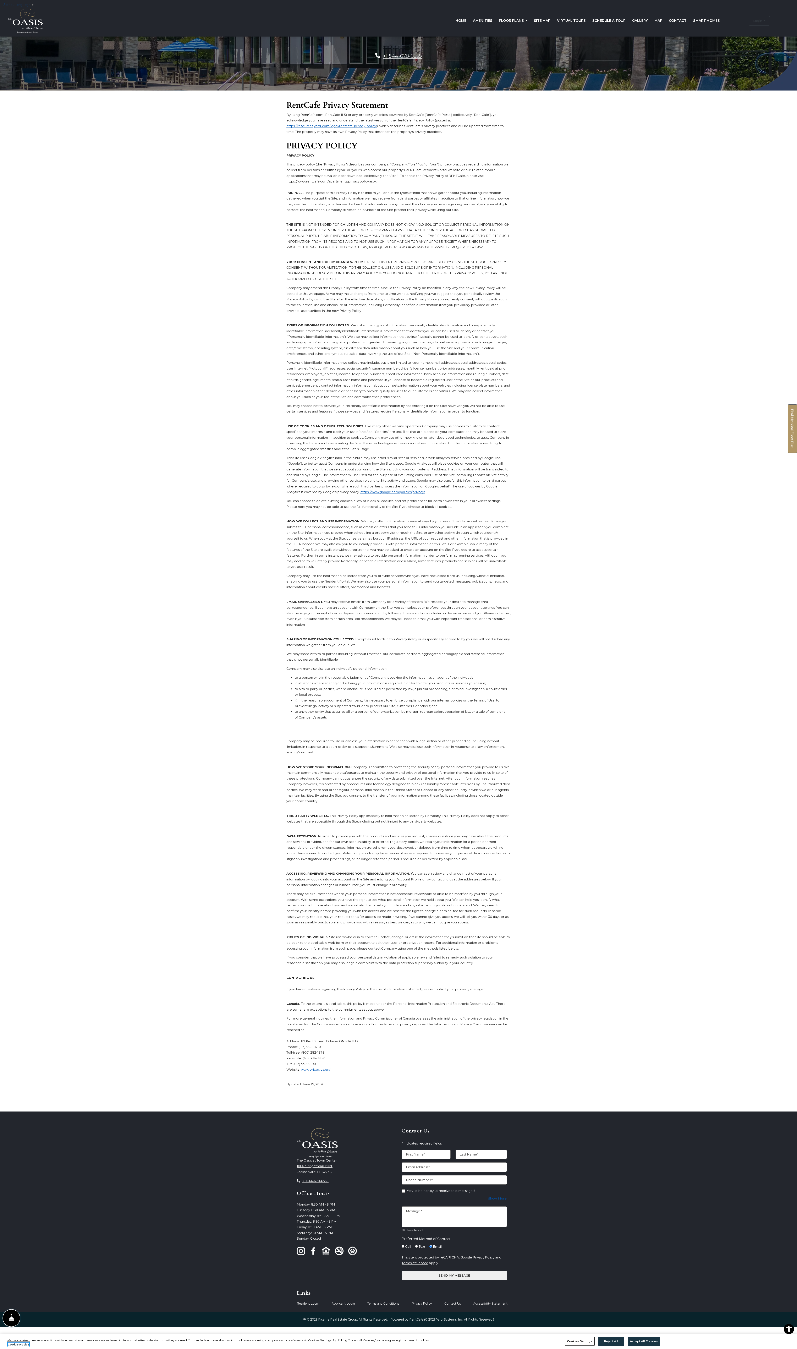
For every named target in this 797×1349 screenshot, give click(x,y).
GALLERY (640, 21)
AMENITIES (482, 21)
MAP (658, 21)
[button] (759, 20)
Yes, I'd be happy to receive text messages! (441, 1191)
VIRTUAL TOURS (571, 21)
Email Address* (418, 1167)
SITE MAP (542, 21)
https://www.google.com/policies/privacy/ (392, 492)
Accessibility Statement (490, 1303)
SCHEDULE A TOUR (609, 21)
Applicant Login (343, 1303)
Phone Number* (419, 1180)
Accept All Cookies (644, 1341)
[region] (398, 1341)
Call (408, 1247)
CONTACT (678, 21)
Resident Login (308, 1303)
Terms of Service (415, 1263)
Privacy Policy (483, 1257)
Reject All (611, 1341)
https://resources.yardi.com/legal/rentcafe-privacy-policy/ (331, 126)
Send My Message (454, 1275)
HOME (461, 21)
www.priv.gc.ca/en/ (315, 1069)
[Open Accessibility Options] (789, 1330)
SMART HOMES (706, 21)
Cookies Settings (579, 1341)
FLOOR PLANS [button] (512, 21)
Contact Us (452, 1303)
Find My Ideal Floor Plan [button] (793, 431)
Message (414, 1211)
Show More (497, 1198)
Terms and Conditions (383, 1303)
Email (437, 1247)
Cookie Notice (18, 1344)
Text (422, 1247)
